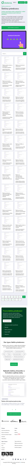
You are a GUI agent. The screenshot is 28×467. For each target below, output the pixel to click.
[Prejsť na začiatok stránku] (2, 297)
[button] (26, 2)
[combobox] (13, 53)
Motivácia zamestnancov (19, 356)
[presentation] (12, 409)
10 (20, 296)
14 (9, 299)
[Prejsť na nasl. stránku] (16, 299)
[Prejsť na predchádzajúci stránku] (6, 297)
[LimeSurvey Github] (13, 459)
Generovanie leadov (17, 354)
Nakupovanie (8, 359)
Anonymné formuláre (8, 351)
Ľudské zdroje (5, 398)
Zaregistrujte (21, 2)
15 (13, 299)
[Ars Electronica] (5, 421)
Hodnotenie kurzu (8, 356)
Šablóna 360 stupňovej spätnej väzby (11, 401)
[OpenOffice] (13, 421)
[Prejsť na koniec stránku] (19, 299)
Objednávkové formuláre (18, 359)
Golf (24, 354)
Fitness (9, 354)
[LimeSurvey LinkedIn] (20, 459)
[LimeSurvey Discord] (18, 459)
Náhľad (14, 39)
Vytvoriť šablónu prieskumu (13, 27)
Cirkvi (4, 354)
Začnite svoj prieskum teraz (14, 413)
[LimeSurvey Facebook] (23, 459)
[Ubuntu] (22, 421)
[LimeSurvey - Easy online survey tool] (6, 2)
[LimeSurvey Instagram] (25, 459)
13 (6, 299)
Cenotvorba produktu (19, 351)
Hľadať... (24, 53)
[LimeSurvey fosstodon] (15, 459)
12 (3, 299)
